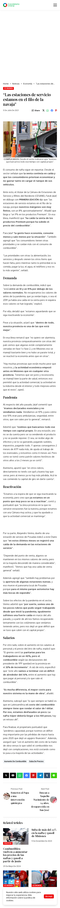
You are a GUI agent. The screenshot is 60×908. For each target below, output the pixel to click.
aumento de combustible (15, 761)
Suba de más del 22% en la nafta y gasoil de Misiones (44, 833)
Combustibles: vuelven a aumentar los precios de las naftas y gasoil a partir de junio (15, 855)
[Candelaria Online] (11, 5)
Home (6, 83)
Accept (48, 896)
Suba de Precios (36, 761)
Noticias (16, 83)
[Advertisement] (30, 46)
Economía (27, 83)
